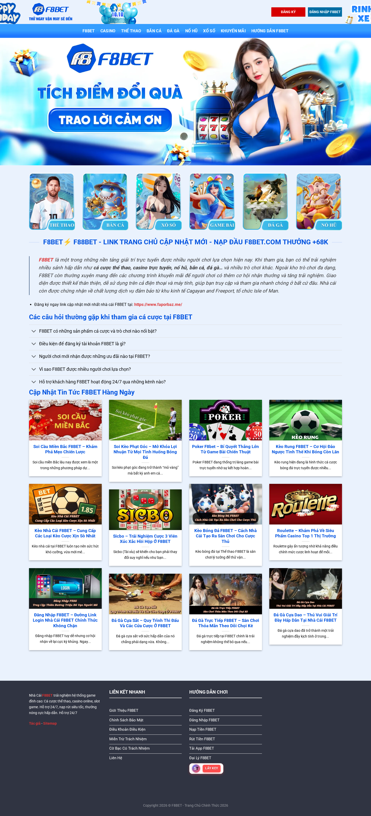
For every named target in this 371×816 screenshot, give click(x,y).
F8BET (89, 31)
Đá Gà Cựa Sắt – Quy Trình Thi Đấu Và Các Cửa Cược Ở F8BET (145, 623)
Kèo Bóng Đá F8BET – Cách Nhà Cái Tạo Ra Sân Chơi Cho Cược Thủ (225, 536)
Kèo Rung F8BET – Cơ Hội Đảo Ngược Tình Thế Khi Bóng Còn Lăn (305, 449)
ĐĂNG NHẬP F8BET (325, 12)
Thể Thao (131, 31)
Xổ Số (209, 31)
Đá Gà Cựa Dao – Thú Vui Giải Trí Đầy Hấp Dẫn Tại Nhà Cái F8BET (305, 618)
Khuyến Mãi (233, 31)
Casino (108, 31)
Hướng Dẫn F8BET (269, 31)
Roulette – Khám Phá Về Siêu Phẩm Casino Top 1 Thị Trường (305, 533)
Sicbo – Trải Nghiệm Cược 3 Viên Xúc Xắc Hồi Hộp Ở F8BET (145, 539)
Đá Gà (173, 31)
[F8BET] (50, 12)
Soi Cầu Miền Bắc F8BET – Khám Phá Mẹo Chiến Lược (65, 449)
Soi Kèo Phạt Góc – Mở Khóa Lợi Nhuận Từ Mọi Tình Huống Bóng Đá (145, 452)
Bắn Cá (154, 31)
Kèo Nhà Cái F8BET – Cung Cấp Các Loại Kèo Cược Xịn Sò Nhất (65, 533)
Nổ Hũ (191, 31)
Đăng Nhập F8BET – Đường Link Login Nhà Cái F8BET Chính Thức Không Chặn (65, 620)
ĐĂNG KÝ (288, 12)
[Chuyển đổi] (34, 331)
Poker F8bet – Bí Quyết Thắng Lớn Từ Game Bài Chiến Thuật (225, 449)
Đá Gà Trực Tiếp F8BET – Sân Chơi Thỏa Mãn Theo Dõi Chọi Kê (225, 623)
